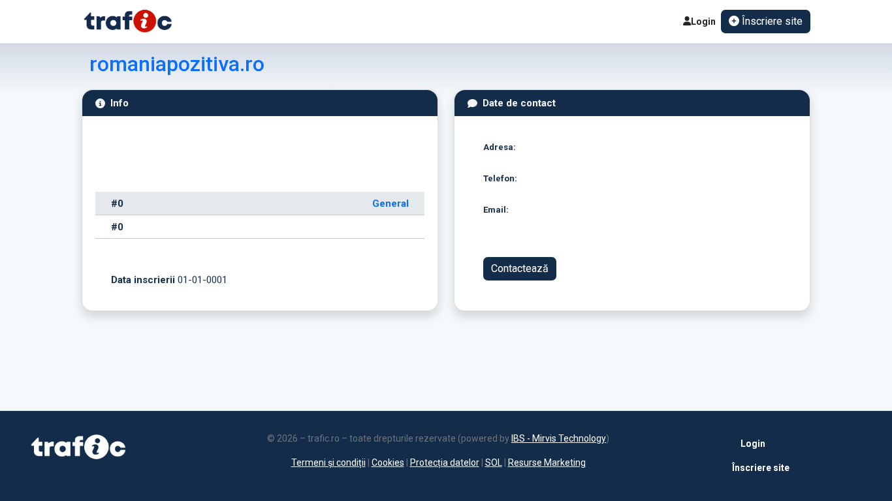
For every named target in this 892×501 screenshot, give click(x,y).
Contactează (520, 268)
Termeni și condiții (328, 462)
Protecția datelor (444, 462)
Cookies (388, 462)
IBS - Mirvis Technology (558, 438)
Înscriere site (758, 468)
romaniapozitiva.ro (176, 64)
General (390, 203)
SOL (493, 462)
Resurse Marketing (547, 462)
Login (703, 21)
